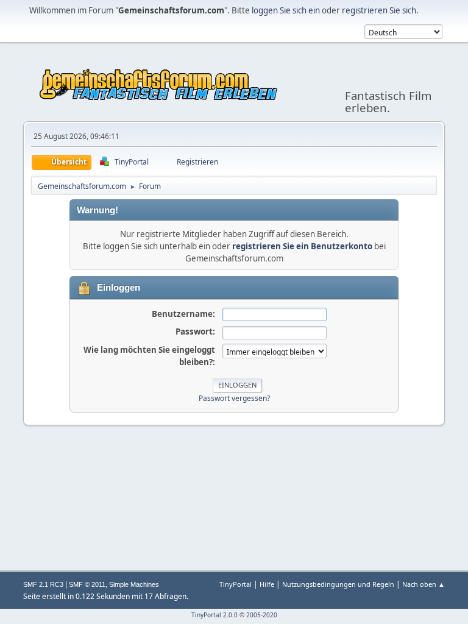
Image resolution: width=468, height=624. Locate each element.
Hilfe (267, 584)
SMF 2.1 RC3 (43, 584)
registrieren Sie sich (379, 10)
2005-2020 (261, 615)
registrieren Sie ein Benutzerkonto (302, 246)
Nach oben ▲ (423, 584)
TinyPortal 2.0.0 (214, 615)
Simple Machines (134, 584)
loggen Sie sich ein (286, 10)
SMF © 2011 (87, 584)
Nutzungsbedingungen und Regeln (338, 584)
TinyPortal (235, 584)
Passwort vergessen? (234, 398)
